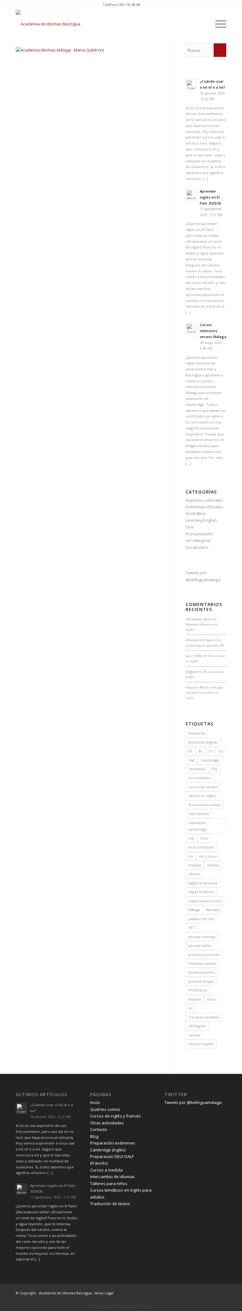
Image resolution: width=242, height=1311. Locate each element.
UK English (197, 1026)
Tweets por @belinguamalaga (193, 1102)
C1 (211, 751)
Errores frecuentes (204, 804)
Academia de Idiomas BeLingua (65, 1293)
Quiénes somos (105, 1109)
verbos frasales (201, 1043)
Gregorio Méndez (198, 687)
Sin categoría (198, 540)
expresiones (198, 813)
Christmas (196, 769)
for (190, 856)
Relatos (194, 999)
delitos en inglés (202, 795)
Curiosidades (199, 777)
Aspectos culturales (204, 500)
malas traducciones (204, 901)
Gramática (195, 513)
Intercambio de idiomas (112, 1176)
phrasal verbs (199, 945)
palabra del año (201, 918)
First (204, 838)
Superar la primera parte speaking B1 (205, 642)
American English (202, 742)
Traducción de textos (110, 1203)
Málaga (194, 909)
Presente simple (202, 963)
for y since (208, 856)
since (211, 999)
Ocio (190, 527)
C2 (221, 751)
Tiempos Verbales (203, 1017)
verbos (194, 1035)
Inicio (95, 1102)
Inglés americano (202, 883)
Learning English (201, 520)
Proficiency (197, 990)
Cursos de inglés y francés (115, 1116)
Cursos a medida (106, 1170)
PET (191, 927)
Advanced (196, 733)
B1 (190, 751)
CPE (214, 769)
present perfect (201, 972)
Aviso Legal (104, 1293)
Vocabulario (197, 547)
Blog (94, 1136)
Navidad (213, 909)
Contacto (98, 1129)
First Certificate (201, 847)
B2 (201, 751)
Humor (213, 865)
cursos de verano (203, 786)
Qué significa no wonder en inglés (204, 692)
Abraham (192, 639)
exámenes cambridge (197, 826)
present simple (201, 981)
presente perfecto (204, 954)
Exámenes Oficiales (204, 507)
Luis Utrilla (194, 655)
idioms (194, 873)
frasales (194, 865)
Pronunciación (199, 534)
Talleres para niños (108, 1183)
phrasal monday (202, 936)
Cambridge (210, 760)
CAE (191, 760)
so (190, 1008)
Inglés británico (201, 891)
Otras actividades (107, 1123)
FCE (191, 838)
